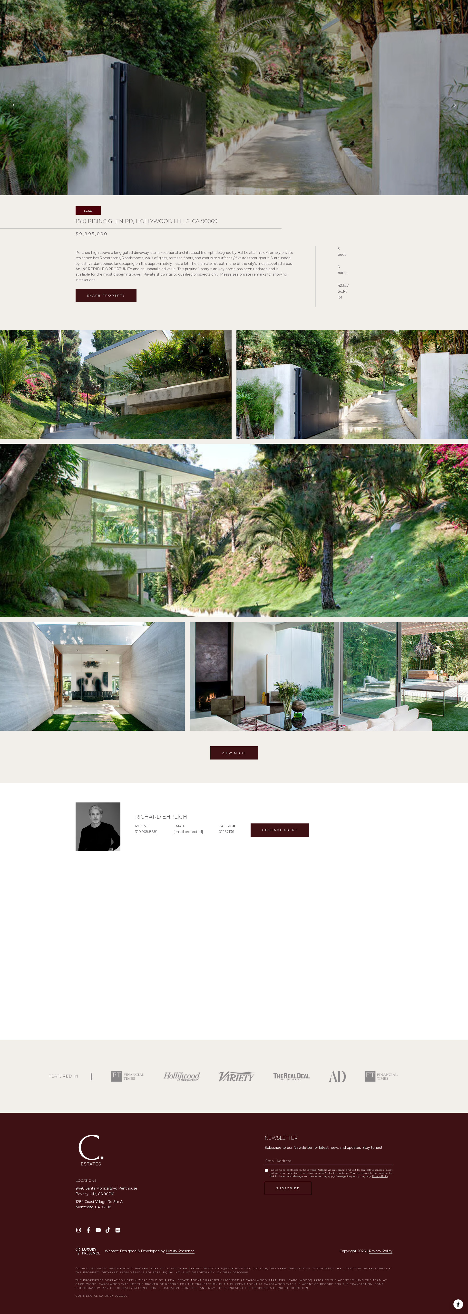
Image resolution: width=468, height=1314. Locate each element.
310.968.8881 (146, 832)
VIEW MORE (234, 753)
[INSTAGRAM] (79, 1230)
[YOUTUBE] (98, 1230)
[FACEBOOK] (88, 1230)
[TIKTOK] (108, 1230)
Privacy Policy (380, 1176)
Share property (106, 295)
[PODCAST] (118, 1230)
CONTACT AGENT (280, 830)
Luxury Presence (180, 1251)
